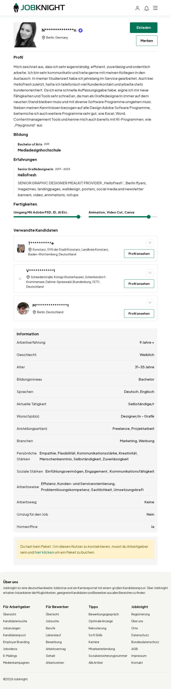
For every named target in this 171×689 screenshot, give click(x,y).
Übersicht (9, 614)
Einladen (144, 27)
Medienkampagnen (16, 662)
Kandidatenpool (14, 635)
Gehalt (50, 655)
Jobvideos (10, 649)
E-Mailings (10, 655)
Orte (134, 628)
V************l (40, 270)
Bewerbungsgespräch (104, 614)
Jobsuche (52, 621)
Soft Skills (95, 635)
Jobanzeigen (11, 628)
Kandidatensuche (15, 621)
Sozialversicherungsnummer (108, 655)
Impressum (139, 655)
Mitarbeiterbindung (102, 649)
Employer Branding (16, 642)
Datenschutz (140, 635)
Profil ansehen (139, 253)
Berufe (50, 628)
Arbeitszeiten (55, 662)
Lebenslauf (53, 635)
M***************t (51, 305)
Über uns (137, 621)
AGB (134, 649)
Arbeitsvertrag (56, 649)
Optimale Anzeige (101, 621)
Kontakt (137, 662)
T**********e (41, 243)
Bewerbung (54, 642)
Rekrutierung (97, 628)
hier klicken (44, 552)
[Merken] (150, 243)
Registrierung (140, 614)
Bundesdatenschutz (145, 642)
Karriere (94, 642)
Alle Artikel (96, 662)
